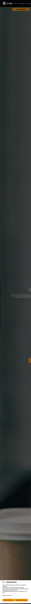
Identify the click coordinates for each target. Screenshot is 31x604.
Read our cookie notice (7, 595)
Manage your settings (21, 600)
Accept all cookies (8, 600)
